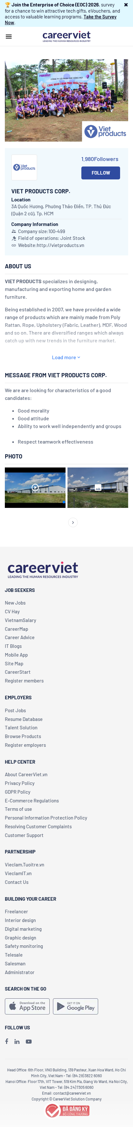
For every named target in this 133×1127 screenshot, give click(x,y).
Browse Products (23, 736)
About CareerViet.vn (26, 774)
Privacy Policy (20, 783)
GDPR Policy (17, 792)
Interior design (20, 920)
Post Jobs (15, 710)
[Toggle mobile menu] (9, 36)
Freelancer (16, 911)
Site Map (14, 663)
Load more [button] (64, 357)
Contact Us (16, 882)
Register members (24, 680)
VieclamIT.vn (18, 873)
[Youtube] (29, 1041)
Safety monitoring (24, 946)
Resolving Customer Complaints (38, 826)
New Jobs (15, 603)
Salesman (15, 963)
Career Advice (20, 637)
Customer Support (24, 835)
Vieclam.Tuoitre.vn (24, 864)
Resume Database (24, 719)
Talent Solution (21, 727)
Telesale (14, 955)
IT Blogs (13, 646)
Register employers (25, 745)
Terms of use (18, 809)
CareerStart (18, 672)
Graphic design (20, 937)
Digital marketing (23, 929)
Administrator (20, 972)
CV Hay (12, 611)
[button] (126, 4)
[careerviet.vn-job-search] (27, 1006)
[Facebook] (6, 1041)
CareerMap (16, 629)
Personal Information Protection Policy (46, 818)
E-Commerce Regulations (32, 800)
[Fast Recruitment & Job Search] (66, 36)
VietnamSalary (20, 620)
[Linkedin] (17, 1041)
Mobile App (16, 655)
